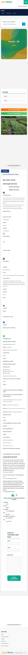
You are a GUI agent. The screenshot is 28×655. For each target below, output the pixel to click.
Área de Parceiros (5, 643)
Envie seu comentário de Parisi (10, 174)
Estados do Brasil (4, 636)
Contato (2, 638)
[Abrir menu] (26, 2)
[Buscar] (23, 24)
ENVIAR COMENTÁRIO (14, 578)
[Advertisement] (14, 75)
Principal (5, 171)
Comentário (10, 555)
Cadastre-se (3, 641)
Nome (8, 541)
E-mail (9, 547)
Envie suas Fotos (4, 645)
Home (2, 634)
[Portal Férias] (6, 2)
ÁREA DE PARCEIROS (22, 6)
